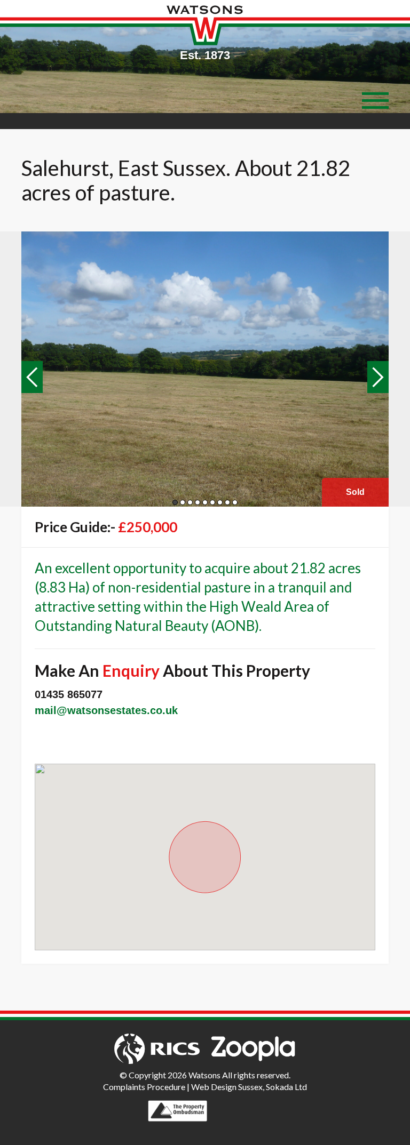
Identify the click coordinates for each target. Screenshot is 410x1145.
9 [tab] (235, 502)
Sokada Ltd (286, 1087)
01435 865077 (68, 694)
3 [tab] (190, 502)
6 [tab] (212, 502)
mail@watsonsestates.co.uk (106, 710)
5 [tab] (205, 502)
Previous (32, 377)
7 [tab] (220, 502)
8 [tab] (227, 502)
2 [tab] (182, 502)
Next (378, 377)
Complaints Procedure (144, 1087)
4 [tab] (197, 502)
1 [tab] (175, 502)
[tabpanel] (205, 369)
